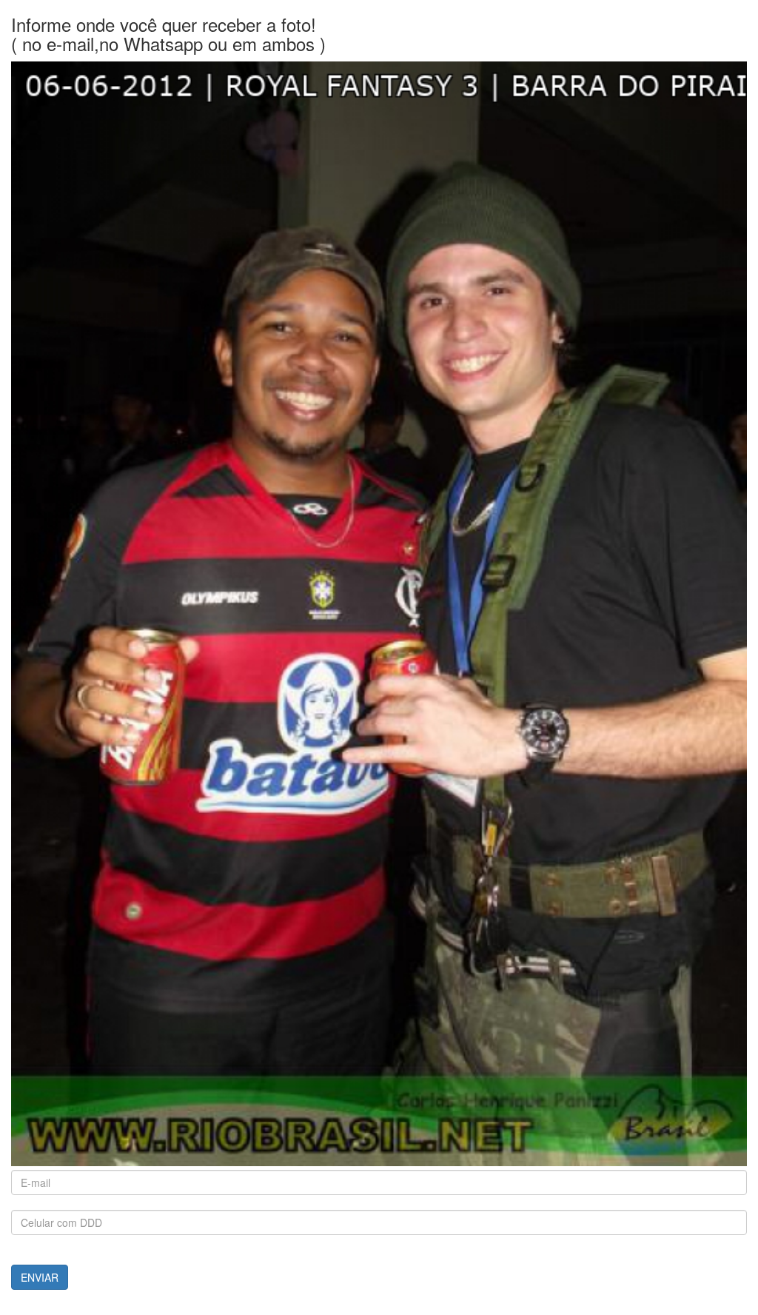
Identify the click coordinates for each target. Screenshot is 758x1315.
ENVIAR (39, 1277)
